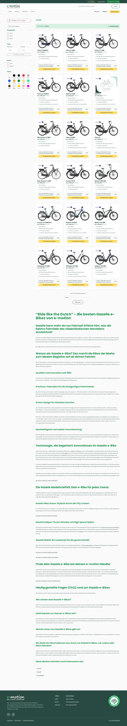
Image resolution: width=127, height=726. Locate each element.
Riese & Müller (40, 675)
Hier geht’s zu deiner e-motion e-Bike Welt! (46, 480)
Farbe (9, 72)
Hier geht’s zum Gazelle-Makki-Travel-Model (47, 557)
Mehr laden (78, 302)
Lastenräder (89, 545)
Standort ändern (114, 26)
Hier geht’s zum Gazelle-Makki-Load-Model (46, 552)
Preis (9, 44)
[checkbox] (8, 33)
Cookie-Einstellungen (28, 720)
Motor (9, 60)
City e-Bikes (65, 453)
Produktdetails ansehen (49, 69)
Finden (115, 6)
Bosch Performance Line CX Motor (110, 527)
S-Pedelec (80, 531)
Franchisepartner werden (72, 702)
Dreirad (17, 11)
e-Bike (9, 11)
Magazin (105, 11)
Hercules (39, 668)
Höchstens (23, 46)
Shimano (79, 451)
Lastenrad (24, 11)
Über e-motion (69, 699)
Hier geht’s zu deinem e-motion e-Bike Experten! (48, 581)
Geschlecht (11, 30)
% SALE (33, 11)
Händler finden (114, 12)
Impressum (10, 720)
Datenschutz (18, 720)
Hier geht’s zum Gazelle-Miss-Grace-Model (46, 516)
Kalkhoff (39, 672)
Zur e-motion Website (114, 720)
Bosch (73, 451)
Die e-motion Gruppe (71, 705)
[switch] (9, 20)
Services (97, 11)
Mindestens (9, 46)
